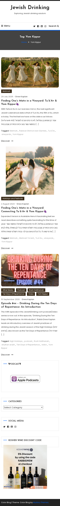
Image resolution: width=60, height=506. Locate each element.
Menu (7, 25)
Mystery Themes (40, 502)
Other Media (8, 290)
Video (30, 294)
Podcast (21, 290)
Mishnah (6, 91)
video (44, 344)
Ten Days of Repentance (13, 294)
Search (52, 26)
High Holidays (16, 341)
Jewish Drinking (30, 7)
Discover (5, 140)
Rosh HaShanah (36, 290)
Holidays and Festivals (13, 198)
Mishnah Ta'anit (26, 238)
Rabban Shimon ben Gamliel (32, 130)
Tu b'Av (51, 130)
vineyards (6, 134)
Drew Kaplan (21, 96)
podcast (28, 341)
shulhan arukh (8, 344)
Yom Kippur (18, 134)
